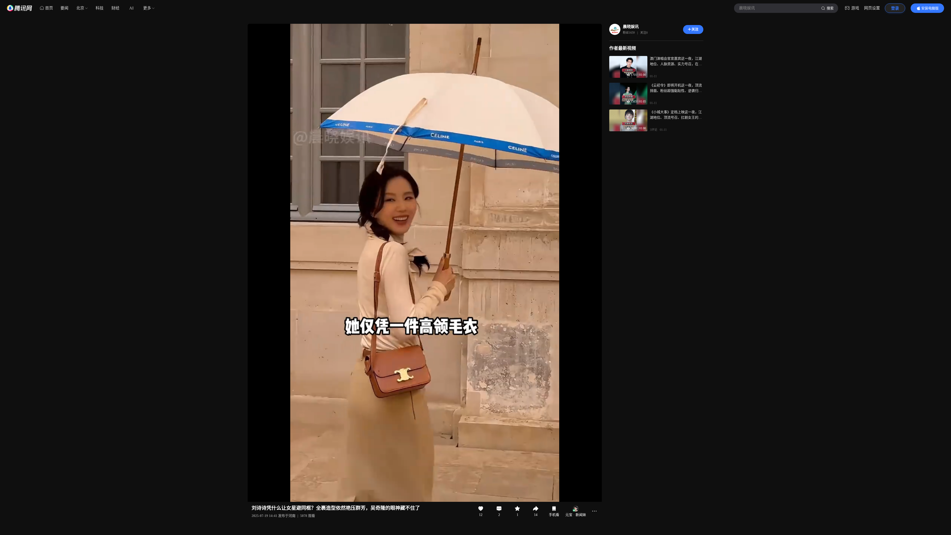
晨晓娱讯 (631, 27)
